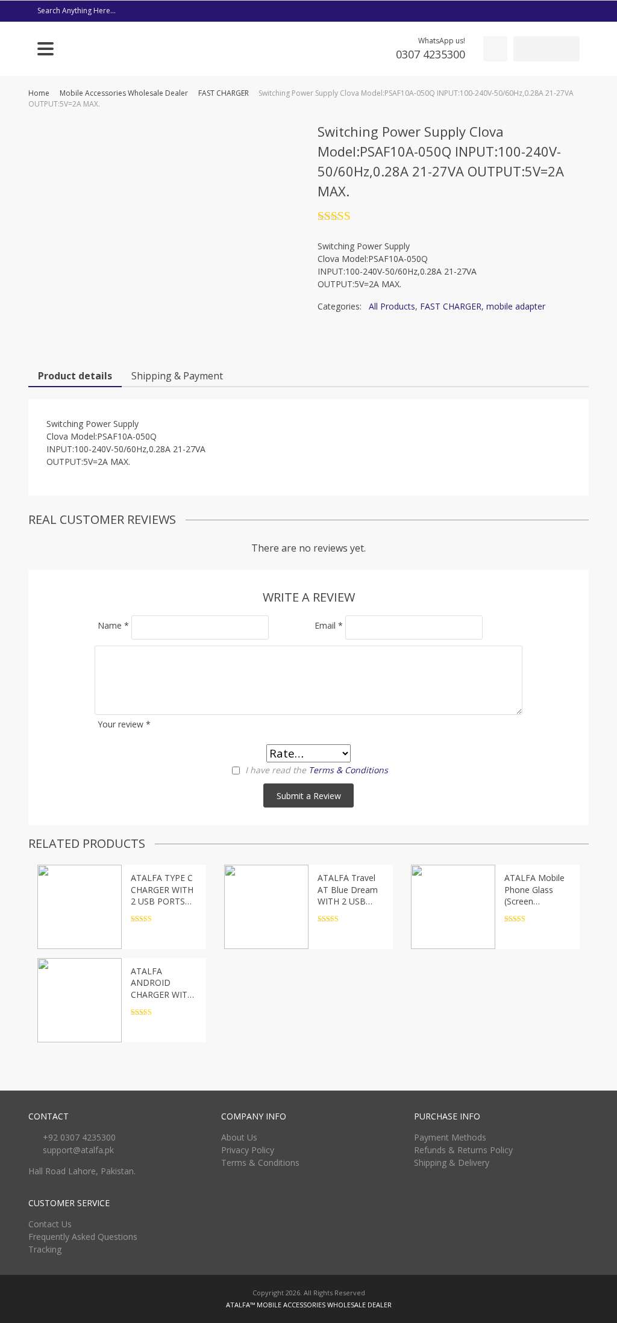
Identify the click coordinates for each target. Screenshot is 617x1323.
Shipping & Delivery (451, 1162)
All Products (392, 306)
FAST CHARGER (223, 93)
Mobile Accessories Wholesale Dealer (124, 93)
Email (329, 625)
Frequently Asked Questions (82, 1236)
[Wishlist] (495, 48)
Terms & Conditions (348, 770)
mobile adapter (515, 306)
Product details (75, 375)
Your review (124, 724)
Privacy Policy (247, 1150)
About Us (239, 1137)
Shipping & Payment (177, 375)
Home (38, 93)
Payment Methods (450, 1137)
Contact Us (50, 1224)
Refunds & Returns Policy (463, 1150)
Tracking (44, 1249)
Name (113, 625)
